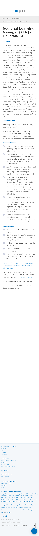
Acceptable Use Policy (7, 505)
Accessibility (8, 512)
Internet (3, 448)
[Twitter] (6, 516)
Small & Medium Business (8, 460)
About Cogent (11, 18)
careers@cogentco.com (24, 277)
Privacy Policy (29, 505)
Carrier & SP (5, 464)
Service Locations (6, 475)
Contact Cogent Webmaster (19, 507)
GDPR (8, 507)
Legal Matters (20, 505)
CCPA (3, 507)
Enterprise (4, 462)
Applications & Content (8, 466)
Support (3, 485)
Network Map (5, 473)
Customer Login (6, 483)
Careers (18, 18)
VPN (2, 450)
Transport (4, 452)
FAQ (2, 487)
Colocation (4, 454)
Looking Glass (5, 476)
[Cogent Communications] (19, 12)
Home (3, 18)
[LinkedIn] (2, 516)
